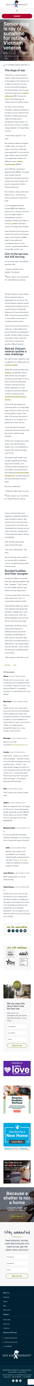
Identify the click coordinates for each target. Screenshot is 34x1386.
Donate (17, 16)
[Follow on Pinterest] (17, 930)
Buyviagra (7, 738)
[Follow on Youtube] (25, 930)
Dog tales (12, 53)
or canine (14, 223)
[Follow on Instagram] (21, 930)
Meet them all (17, 1216)
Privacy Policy (13, 1372)
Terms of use (22, 1372)
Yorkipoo (8, 373)
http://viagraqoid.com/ (19, 745)
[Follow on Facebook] (13, 930)
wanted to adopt (11, 365)
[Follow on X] (9, 930)
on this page (22, 860)
